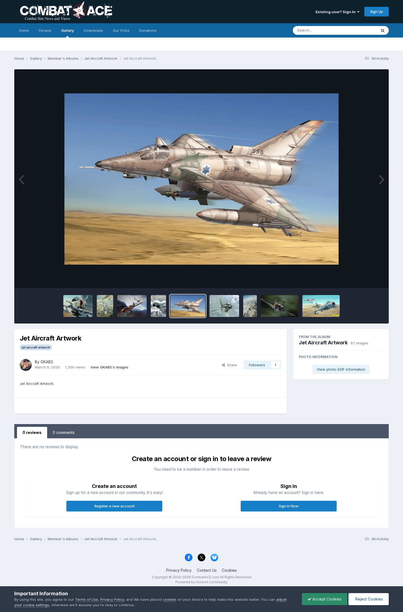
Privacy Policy (179, 570)
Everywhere (359, 30)
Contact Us (207, 570)
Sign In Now (289, 506)
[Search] (383, 30)
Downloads (93, 30)
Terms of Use (86, 599)
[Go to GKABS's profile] (26, 365)
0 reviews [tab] (32, 432)
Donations (148, 30)
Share (231, 365)
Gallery (67, 30)
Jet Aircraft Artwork (323, 342)
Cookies (229, 570)
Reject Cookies (368, 599)
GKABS (47, 361)
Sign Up (376, 11)
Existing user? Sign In (336, 12)
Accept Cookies (326, 599)
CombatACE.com (205, 577)
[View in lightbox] (201, 179)
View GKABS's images (109, 367)
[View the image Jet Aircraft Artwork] (78, 306)
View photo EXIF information (341, 369)
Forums (45, 30)
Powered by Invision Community (201, 582)
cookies (169, 599)
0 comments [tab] (64, 432)
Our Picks (121, 30)
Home (24, 30)
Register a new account (114, 506)
